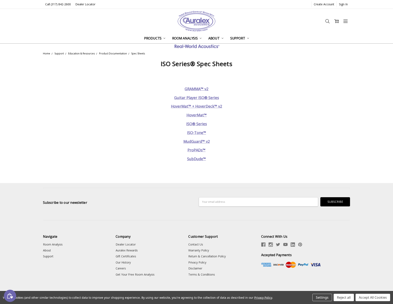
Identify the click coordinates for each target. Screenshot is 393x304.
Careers (121, 268)
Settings (322, 297)
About (214, 38)
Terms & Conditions (201, 274)
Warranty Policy (198, 250)
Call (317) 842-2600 (58, 4)
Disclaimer (195, 268)
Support (238, 38)
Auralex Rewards (127, 250)
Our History (123, 262)
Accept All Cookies (373, 297)
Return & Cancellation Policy (207, 256)
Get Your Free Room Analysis (135, 274)
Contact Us (195, 244)
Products (153, 38)
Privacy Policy (197, 262)
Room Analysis (185, 38)
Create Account (324, 4)
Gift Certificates (126, 256)
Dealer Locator (85, 4)
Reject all (344, 297)
